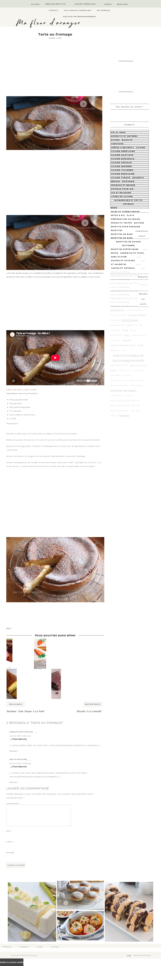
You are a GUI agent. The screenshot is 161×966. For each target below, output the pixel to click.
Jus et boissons (121, 193)
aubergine (117, 310)
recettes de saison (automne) (128, 243)
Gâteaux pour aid (122, 189)
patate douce (115, 350)
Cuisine (140, 147)
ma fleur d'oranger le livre (122, 345)
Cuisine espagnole (122, 159)
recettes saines (116, 395)
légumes (127, 340)
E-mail (9, 842)
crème (130, 325)
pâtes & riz (118, 215)
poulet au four (138, 370)
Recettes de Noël (122, 238)
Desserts (138, 178)
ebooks (115, 181)
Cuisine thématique (85, 4)
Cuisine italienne (122, 170)
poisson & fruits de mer (119, 365)
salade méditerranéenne (119, 410)
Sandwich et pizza (132, 253)
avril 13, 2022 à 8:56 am (20, 736)
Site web (10, 852)
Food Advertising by (126, 61)
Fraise (125, 330)
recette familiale (136, 385)
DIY (136, 325)
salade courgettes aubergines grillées (124, 400)
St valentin (118, 264)
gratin (127, 335)
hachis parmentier (139, 335)
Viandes (123, 415)
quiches (139, 223)
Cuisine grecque (121, 163)
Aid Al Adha (118, 132)
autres (115, 140)
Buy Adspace (103, 10)
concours (117, 144)
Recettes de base (122, 234)
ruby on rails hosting (18, 759)
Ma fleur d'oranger (48, 23)
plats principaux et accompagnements (128, 358)
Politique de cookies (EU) (77, 10)
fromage (133, 330)
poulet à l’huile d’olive (118, 380)
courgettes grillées (117, 325)
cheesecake (114, 320)
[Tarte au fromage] (54, 96)
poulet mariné (115, 375)
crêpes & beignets (122, 147)
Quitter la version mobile (11, 962)
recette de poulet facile (119, 385)
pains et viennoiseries (125, 212)
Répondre (13, 751)
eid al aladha (115, 330)
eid (140, 325)
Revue (114, 253)
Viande (113, 415)
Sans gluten (119, 257)
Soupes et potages (123, 261)
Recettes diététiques (125, 249)
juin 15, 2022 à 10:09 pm (20, 763)
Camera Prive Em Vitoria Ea (21, 732)
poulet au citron (124, 370)
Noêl (140, 345)
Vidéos (108, 4)
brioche (113, 315)
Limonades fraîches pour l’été (124, 276)
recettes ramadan (123, 390)
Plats (130, 215)
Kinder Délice (115, 340)
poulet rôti (127, 375)
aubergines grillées (134, 310)
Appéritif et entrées (124, 136)
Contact (53, 10)
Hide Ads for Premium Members (79, 16)
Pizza (124, 350)
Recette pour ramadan (125, 227)
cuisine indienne (121, 166)
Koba (129, 955)
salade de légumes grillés (120, 405)
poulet (113, 370)
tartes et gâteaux (123, 268)
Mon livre (122, 4)
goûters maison (116, 335)
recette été (128, 395)
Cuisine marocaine (123, 174)
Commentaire (13, 803)
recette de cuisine (136, 380)
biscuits (127, 140)
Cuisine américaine (123, 151)
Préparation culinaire (125, 219)
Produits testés (121, 223)
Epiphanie (128, 181)
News (114, 208)
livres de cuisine (122, 196)
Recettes (117, 230)
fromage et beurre (123, 185)
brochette (122, 315)
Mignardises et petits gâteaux (128, 202)
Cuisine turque (120, 178)
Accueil (35, 4)
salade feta (136, 405)
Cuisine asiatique (122, 155)
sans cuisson (136, 410)
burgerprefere (137, 315)
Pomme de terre (138, 365)
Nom (9, 831)
